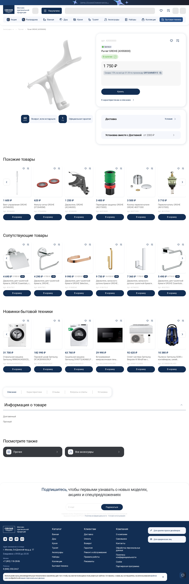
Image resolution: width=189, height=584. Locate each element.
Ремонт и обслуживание (95, 552)
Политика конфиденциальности (96, 516)
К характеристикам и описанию (116, 100)
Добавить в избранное (171, 41)
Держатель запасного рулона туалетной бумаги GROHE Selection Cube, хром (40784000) (140, 282)
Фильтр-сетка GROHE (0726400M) (44, 205)
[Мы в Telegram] (5, 539)
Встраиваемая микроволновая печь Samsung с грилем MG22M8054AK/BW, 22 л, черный (108, 358)
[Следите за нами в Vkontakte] (11, 539)
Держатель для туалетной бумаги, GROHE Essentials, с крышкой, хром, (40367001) (16, 282)
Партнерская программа (127, 566)
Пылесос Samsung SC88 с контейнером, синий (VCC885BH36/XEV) (170, 358)
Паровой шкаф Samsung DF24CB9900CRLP (46, 358)
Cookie (119, 562)
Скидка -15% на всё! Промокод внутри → (94, 2)
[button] (52, 11)
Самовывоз (121, 539)
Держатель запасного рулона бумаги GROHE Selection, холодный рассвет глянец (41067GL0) (109, 282)
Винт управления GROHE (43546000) (15, 205)
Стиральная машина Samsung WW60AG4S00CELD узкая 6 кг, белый (16, 358)
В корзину (17, 217)
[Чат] (183, 575)
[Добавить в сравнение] (178, 41)
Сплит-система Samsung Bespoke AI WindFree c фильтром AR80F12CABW (139, 358)
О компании (121, 534)
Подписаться (112, 507)
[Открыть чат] (22, 539)
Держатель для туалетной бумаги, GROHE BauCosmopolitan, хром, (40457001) (46, 282)
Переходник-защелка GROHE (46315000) (109, 205)
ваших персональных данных (32, 578)
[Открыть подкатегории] (13, 29)
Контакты (120, 543)
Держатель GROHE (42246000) (74, 205)
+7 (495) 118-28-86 (11, 561)
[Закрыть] (163, 576)
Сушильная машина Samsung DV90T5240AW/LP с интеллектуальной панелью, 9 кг (79, 358)
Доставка (88, 534)
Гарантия (88, 548)
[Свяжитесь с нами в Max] (16, 539)
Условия (168, 119)
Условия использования (116, 516)
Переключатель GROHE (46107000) (169, 205)
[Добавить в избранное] (23, 169)
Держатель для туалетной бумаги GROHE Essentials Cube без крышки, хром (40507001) (170, 282)
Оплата (87, 539)
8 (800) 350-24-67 (11, 569)
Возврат (88, 543)
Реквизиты (89, 561)
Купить (120, 91)
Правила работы (92, 557)
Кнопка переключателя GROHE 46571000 (138, 205)
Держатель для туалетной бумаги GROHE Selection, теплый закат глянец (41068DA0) (77, 282)
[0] (161, 11)
